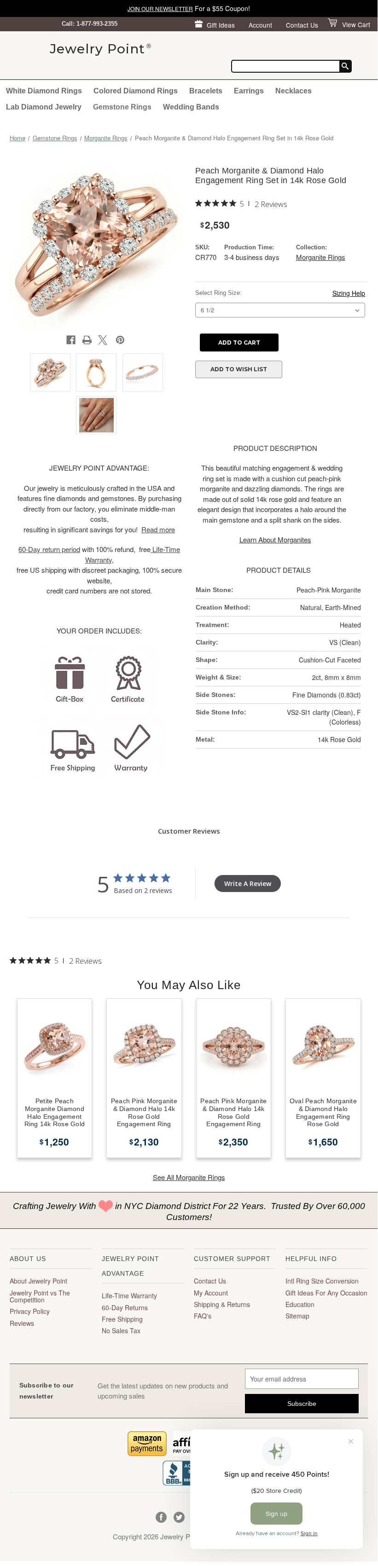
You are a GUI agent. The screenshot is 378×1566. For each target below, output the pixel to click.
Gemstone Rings (122, 107)
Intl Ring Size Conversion (322, 1280)
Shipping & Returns (222, 1304)
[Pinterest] (120, 340)
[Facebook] (71, 340)
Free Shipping (122, 1319)
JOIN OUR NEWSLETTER (160, 8)
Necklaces (293, 90)
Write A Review (247, 883)
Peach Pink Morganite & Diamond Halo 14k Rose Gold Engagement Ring (144, 1112)
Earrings (249, 90)
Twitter (179, 1517)
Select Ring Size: (218, 292)
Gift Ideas (221, 25)
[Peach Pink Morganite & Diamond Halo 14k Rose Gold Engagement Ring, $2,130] (144, 1046)
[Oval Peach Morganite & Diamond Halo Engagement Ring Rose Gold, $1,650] (323, 1046)
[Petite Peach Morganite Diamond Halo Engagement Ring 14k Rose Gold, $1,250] (54, 1046)
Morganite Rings (320, 257)
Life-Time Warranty (129, 1295)
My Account (211, 1292)
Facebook (161, 1517)
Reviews (22, 1323)
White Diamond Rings (44, 90)
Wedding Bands (191, 107)
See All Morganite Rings (189, 1177)
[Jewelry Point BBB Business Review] (188, 1472)
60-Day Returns (125, 1307)
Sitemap (297, 1315)
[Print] (87, 340)
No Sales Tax (121, 1330)
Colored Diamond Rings (135, 90)
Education (299, 1304)
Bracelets (205, 90)
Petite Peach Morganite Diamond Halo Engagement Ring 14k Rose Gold (54, 1112)
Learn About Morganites (275, 539)
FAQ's (202, 1315)
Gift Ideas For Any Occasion (326, 1292)
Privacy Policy (30, 1311)
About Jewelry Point (38, 1280)
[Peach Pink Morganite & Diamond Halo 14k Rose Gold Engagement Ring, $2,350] (234, 1046)
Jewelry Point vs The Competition (40, 1296)
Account (260, 25)
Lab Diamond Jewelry (43, 107)
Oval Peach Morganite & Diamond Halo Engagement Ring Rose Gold (323, 1112)
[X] (102, 340)
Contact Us (302, 25)
